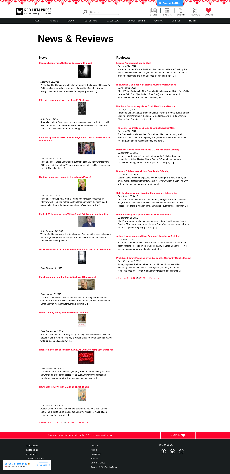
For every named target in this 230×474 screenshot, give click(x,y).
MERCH (192, 21)
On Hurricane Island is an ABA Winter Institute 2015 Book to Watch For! (75, 249)
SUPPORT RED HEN (136, 21)
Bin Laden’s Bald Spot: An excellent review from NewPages (146, 85)
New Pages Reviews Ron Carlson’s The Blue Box (64, 387)
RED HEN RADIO (90, 21)
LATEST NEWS (113, 21)
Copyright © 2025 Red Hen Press (104, 467)
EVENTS (167, 15)
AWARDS (195, 15)
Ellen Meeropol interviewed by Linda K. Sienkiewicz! (65, 100)
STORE (153, 15)
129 (72, 422)
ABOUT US (158, 21)
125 (56, 422)
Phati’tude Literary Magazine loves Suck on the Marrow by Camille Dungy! (153, 258)
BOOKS (37, 21)
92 (144, 278)
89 (135, 278)
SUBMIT (181, 15)
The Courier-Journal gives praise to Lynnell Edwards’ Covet (146, 128)
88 (132, 278)
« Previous (44, 422)
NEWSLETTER (32, 446)
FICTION (94, 450)
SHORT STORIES (98, 463)
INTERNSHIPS (31, 454)
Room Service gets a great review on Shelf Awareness (143, 215)
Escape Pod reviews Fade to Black (133, 63)
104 (150, 278)
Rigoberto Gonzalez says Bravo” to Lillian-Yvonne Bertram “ (146, 106)
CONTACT (176, 21)
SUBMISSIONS (32, 450)
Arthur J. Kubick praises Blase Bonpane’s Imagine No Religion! (148, 236)
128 (68, 422)
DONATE (209, 15)
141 (79, 422)
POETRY (94, 446)
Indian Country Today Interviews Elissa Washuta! (63, 313)
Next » (85, 422)
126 (60, 422)
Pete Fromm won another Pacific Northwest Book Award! (67, 277)
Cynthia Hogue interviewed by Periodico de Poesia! (65, 177)
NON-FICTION (96, 454)
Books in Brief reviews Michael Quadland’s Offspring (142, 171)
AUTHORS (54, 21)
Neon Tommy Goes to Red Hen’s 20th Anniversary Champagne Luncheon (76, 350)
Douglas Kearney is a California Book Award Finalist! (65, 63)
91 (141, 278)
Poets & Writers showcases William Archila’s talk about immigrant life (73, 214)
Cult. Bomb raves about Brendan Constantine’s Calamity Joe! (147, 193)
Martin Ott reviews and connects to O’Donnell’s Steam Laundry (147, 150)
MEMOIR (94, 459)
